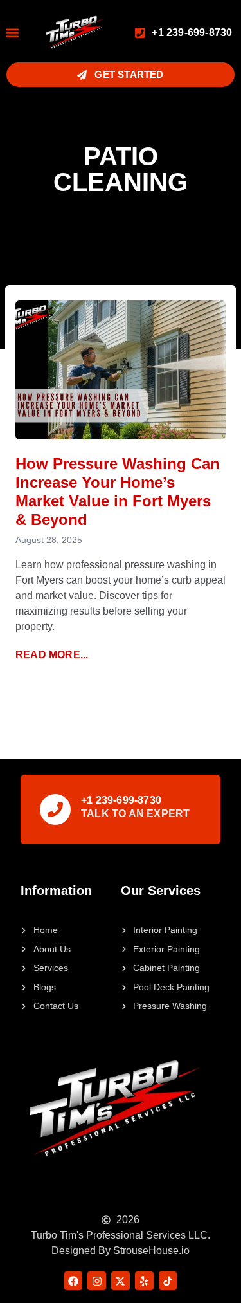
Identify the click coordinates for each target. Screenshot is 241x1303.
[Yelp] (144, 1280)
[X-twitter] (120, 1280)
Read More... (51, 654)
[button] (11, 32)
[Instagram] (96, 1280)
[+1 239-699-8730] (55, 809)
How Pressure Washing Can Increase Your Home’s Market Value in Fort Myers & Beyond (117, 491)
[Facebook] (73, 1280)
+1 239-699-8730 (121, 800)
